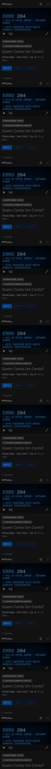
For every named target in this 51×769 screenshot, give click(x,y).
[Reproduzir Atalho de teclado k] (4, 766)
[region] (25, 384)
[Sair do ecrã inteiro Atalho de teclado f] (47, 766)
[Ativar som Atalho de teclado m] (10, 766)
